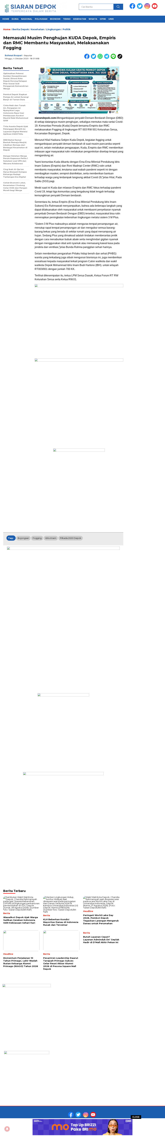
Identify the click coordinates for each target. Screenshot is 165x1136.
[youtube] (155, 8)
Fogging (37, 538)
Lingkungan (53, 29)
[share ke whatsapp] (100, 58)
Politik (66, 29)
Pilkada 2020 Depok (70, 538)
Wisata (93, 19)
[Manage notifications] (7, 1128)
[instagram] (147, 8)
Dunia (15, 19)
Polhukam (41, 19)
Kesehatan (79, 19)
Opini (103, 19)
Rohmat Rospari (13, 55)
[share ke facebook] (87, 58)
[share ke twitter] (94, 58)
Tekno (67, 19)
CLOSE (136, 1117)
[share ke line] (114, 58)
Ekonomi (55, 19)
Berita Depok (20, 29)
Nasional (26, 19)
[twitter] (140, 8)
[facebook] (133, 8)
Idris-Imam (50, 538)
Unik (111, 19)
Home (5, 19)
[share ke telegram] (107, 58)
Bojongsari (23, 538)
